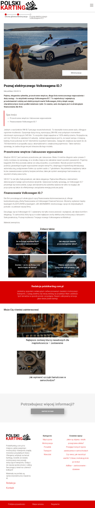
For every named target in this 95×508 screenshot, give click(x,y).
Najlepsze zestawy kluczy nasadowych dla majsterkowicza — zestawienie (47, 341)
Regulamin (55, 504)
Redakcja (11, 483)
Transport (47, 451)
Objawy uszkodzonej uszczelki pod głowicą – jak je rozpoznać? (67, 266)
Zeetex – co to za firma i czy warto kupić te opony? (27, 266)
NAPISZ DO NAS (47, 411)
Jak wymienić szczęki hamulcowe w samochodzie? (47, 379)
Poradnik (47, 447)
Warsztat (47, 454)
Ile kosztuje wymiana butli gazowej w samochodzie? (27, 242)
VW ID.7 (25, 130)
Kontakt (10, 487)
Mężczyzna (47, 439)
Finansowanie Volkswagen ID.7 (23, 122)
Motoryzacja (22, 16)
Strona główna (11, 16)
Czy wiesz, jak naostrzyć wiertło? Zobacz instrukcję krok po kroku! (76, 458)
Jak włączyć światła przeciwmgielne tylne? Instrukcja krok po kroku (67, 242)
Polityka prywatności (16, 504)
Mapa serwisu (38, 504)
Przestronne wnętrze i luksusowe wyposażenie (30, 118)
